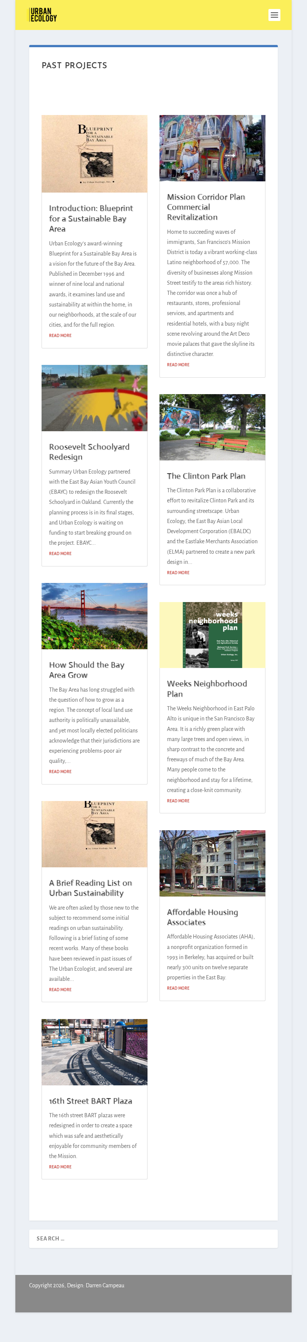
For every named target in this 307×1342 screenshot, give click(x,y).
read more (60, 335)
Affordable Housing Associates (202, 917)
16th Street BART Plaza (90, 1101)
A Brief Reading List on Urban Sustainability (90, 888)
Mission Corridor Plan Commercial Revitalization (206, 207)
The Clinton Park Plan (206, 476)
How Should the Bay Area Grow (86, 670)
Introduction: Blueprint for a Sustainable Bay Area (91, 218)
